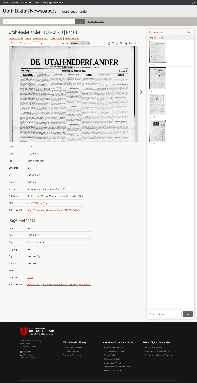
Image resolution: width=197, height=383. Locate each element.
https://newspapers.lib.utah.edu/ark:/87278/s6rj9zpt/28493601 (59, 284)
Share (28, 38)
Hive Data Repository (113, 370)
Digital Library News (112, 363)
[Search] (80, 21)
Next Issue (187, 32)
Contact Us (26, 2)
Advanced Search (96, 21)
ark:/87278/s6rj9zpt (37, 203)
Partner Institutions (153, 347)
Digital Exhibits (110, 355)
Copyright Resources (72, 355)
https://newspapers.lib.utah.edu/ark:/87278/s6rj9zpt (53, 210)
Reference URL (40, 38)
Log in (193, 2)
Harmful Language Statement (49, 2)
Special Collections (71, 351)
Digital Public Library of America (158, 355)
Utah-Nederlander (75, 12)
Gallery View (56, 38)
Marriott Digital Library (113, 347)
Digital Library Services (72, 347)
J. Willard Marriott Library (30, 340)
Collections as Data (112, 359)
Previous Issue (156, 32)
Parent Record (72, 38)
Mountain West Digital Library (157, 351)
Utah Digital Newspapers (114, 351)
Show (30, 277)
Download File (16, 38)
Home (6, 2)
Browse (14, 2)
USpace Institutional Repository (117, 366)
